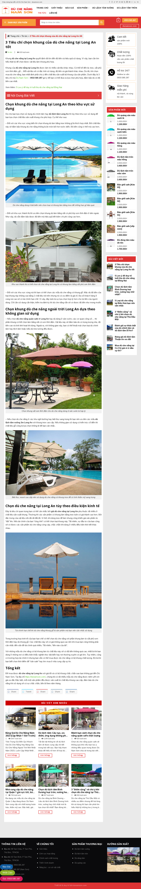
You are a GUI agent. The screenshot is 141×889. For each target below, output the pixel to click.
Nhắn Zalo (7, 872)
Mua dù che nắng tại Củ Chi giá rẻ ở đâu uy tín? (124, 348)
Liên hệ (53, 13)
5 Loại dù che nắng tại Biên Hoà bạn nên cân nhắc (125, 303)
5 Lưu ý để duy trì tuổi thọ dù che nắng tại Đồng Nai (125, 278)
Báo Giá (69, 8)
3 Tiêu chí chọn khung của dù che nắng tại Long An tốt (124, 267)
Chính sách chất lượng (48, 858)
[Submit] (101, 22)
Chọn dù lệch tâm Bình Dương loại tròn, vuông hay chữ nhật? (53, 791)
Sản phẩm (82, 8)
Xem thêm (11, 755)
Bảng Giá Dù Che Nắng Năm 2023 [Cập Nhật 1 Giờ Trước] (20, 734)
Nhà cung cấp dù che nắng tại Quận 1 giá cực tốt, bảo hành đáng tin (20, 791)
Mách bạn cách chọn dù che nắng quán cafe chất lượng (85, 734)
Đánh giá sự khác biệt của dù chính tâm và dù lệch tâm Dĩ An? (125, 328)
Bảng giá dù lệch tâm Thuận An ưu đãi (125, 338)
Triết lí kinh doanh (46, 863)
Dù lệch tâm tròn (127, 8)
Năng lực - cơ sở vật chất (49, 867)
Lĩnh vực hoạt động (47, 854)
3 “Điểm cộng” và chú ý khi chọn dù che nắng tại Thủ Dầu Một (85, 791)
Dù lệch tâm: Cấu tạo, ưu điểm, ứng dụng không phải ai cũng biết (53, 734)
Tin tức (42, 13)
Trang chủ (42, 8)
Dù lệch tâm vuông (103, 8)
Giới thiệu (56, 8)
